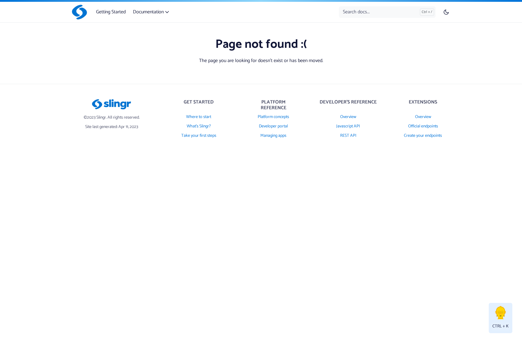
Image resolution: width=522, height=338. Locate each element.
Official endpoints (423, 126)
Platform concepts (273, 116)
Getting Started (111, 12)
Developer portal (273, 126)
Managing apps (273, 135)
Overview (348, 116)
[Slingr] (78, 12)
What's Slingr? (199, 126)
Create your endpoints (423, 135)
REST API (348, 135)
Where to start (198, 116)
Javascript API (348, 126)
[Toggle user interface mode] (446, 12)
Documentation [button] (149, 12)
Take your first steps (198, 135)
